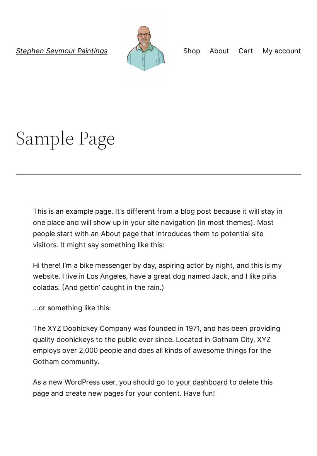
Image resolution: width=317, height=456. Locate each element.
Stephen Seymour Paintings (61, 51)
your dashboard (202, 382)
